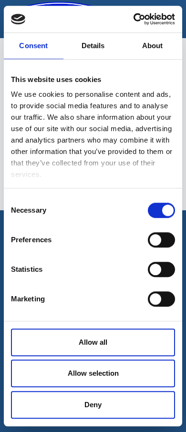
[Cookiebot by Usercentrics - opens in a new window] (134, 19)
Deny (93, 405)
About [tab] (152, 45)
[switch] (161, 239)
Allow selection (93, 373)
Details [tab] (93, 45)
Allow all (93, 342)
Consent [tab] (33, 45)
